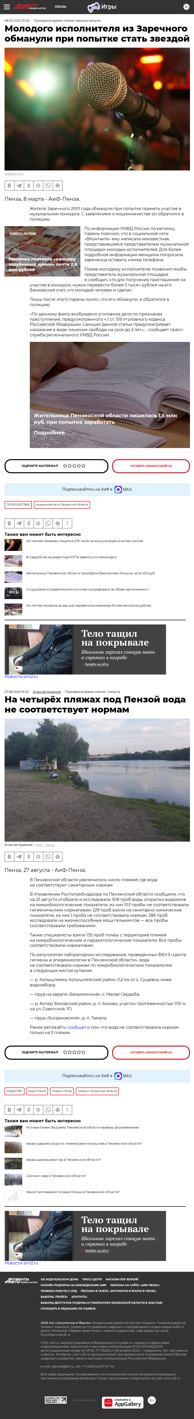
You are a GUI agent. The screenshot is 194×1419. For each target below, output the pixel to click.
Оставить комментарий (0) (151, 466)
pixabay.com (14, 173)
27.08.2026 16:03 (17, 692)
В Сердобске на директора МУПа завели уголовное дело (71, 557)
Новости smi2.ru (21, 676)
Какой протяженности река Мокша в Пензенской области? (73, 1192)
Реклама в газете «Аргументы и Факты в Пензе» (118, 1291)
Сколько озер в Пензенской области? (56, 1176)
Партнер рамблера (84, 1400)
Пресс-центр (92, 1279)
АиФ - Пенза (45, 845)
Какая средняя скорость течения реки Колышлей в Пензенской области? (84, 1143)
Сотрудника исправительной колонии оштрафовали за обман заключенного (87, 589)
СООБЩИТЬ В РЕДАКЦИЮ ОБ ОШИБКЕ (68, 1308)
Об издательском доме (59, 1279)
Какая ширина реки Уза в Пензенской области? (63, 1160)
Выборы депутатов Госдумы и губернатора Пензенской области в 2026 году (102, 1303)
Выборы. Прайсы (54, 1296)
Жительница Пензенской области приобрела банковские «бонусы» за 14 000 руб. (91, 573)
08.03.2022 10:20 (17, 20)
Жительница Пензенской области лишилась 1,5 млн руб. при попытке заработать (105, 418)
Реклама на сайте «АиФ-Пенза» (135, 1285)
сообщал (76, 1027)
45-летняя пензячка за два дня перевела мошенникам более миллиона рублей (88, 605)
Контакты (79, 1296)
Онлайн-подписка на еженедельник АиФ (73, 1285)
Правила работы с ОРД (59, 1291)
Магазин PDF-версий (122, 1279)
